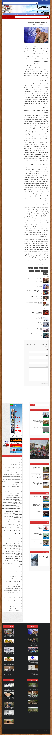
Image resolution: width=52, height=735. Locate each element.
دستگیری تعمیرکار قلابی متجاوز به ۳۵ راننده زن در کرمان (11, 551)
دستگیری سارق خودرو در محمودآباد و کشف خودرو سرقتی (11, 486)
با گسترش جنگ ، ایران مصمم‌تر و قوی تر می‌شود (12, 463)
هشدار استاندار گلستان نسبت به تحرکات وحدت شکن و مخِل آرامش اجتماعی (12, 468)
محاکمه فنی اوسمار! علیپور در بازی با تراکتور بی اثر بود (11, 537)
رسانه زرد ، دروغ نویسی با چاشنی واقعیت (37, 413)
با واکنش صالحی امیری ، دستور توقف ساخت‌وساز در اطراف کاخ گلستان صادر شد (12, 604)
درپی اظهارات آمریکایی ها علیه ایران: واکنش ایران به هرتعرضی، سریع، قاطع (13, 524)
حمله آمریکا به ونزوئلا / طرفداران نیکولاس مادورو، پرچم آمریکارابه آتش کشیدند (12, 516)
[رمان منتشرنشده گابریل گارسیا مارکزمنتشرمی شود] (9, 712)
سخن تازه (46, 425)
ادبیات (46, 487)
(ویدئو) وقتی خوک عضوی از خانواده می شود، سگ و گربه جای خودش (36, 542)
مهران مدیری (31, 271)
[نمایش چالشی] (46, 324)
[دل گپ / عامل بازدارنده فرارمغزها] (46, 535)
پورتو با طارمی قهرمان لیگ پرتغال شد (33, 653)
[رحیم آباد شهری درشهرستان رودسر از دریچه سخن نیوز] (33, 693)
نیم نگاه (46, 501)
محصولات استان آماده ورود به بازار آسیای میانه (13, 543)
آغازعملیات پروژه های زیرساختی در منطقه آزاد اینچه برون (11, 596)
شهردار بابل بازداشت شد (16, 568)
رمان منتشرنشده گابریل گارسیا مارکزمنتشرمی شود (9, 716)
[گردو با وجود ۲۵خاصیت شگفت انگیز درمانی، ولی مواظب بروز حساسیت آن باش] (9, 659)
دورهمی (40, 268)
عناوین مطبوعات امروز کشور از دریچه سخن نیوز (12, 493)
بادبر (3, 731)
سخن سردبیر (46, 417)
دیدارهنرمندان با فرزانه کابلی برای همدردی (35, 328)
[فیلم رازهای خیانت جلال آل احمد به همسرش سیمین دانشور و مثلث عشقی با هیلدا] (46, 484)
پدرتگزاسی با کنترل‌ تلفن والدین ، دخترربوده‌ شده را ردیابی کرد (12, 530)
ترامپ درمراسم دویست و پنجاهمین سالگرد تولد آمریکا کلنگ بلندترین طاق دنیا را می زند (12, 546)
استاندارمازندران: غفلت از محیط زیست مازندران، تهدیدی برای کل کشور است (12, 481)
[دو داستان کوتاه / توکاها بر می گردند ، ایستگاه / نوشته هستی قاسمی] (9, 694)
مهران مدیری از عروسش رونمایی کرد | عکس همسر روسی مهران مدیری (34, 279)
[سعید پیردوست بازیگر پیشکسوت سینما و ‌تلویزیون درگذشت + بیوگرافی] (46, 312)
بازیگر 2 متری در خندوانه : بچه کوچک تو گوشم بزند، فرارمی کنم (34, 291)
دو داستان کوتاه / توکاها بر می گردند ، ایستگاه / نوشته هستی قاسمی (9, 699)
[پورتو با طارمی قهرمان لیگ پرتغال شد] (33, 649)
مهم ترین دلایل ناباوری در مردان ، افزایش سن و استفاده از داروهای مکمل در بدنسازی (9, 673)
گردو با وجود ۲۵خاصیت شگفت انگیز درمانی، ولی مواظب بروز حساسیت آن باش (9, 663)
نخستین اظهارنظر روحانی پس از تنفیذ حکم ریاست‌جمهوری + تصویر (34, 644)
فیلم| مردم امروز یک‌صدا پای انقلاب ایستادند (13, 488)
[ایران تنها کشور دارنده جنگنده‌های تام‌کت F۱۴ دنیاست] (9, 649)
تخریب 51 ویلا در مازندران (16, 594)
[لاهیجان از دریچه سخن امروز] (33, 702)
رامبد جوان (45, 273)
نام (47, 349)
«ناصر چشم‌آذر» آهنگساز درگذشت (36, 297)
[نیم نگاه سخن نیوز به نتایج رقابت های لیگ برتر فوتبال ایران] (46, 498)
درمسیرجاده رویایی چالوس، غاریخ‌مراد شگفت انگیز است (37, 504)
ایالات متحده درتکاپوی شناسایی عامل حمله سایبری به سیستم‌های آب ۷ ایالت (13, 460)
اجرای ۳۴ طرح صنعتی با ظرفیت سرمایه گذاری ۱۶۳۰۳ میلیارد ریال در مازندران (12, 505)
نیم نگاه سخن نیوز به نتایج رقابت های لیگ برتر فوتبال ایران (36, 497)
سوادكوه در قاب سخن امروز (33, 712)
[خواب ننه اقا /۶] (46, 513)
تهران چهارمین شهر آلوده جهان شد (37, 428)
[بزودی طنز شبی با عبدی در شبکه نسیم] (46, 286)
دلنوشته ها (45, 538)
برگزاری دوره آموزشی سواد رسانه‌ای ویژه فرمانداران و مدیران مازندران (12, 598)
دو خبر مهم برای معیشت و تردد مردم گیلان (13, 470)
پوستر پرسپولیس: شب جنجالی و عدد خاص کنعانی (12, 556)
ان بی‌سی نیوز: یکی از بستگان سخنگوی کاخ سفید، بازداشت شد (12, 579)
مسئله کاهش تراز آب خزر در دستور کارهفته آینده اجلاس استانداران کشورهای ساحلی (12, 601)
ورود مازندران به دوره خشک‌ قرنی (15, 566)
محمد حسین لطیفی (44, 271)
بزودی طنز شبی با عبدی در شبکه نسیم (35, 285)
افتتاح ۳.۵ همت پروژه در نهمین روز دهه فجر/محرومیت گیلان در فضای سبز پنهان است (12, 502)
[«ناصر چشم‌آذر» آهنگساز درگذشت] (46, 298)
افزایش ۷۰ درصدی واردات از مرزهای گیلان (13, 458)
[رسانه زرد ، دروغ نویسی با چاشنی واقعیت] (46, 414)
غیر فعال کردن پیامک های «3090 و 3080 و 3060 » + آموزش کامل (34, 302)
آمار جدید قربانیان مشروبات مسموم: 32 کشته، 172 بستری (33, 662)
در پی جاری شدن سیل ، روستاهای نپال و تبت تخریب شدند (35, 14)
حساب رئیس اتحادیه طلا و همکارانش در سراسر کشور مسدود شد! (13, 539)
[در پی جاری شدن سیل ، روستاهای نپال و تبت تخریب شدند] (34, 565)
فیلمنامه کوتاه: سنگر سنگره (9, 724)
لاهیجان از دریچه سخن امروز (33, 705)
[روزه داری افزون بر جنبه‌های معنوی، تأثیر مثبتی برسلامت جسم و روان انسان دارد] (46, 422)
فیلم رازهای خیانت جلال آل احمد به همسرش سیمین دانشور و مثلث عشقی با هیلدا (37, 483)
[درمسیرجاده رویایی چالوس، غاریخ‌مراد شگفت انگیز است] (46, 506)
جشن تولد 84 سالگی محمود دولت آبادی (9, 707)
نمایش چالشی (40, 322)
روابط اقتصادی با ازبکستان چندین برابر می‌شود (13, 542)
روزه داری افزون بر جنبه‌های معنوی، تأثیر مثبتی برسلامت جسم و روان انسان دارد (37, 421)
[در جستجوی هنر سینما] (46, 319)
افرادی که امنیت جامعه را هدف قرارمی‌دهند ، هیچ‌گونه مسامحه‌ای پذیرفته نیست (12, 521)
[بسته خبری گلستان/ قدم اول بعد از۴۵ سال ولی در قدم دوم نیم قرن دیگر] (46, 527)
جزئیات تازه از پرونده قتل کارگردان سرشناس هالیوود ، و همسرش (12, 549)
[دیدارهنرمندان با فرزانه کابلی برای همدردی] (46, 330)
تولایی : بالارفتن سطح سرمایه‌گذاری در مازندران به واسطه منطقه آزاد (12, 572)
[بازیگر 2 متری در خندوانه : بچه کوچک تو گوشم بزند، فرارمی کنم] (46, 292)
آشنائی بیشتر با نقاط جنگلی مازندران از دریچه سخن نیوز (37, 467)
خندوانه (35, 268)
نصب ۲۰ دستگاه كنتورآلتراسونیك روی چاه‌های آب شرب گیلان (12, 563)
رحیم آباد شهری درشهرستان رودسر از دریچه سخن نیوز (33, 696)
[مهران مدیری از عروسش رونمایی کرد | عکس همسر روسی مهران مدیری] (46, 280)
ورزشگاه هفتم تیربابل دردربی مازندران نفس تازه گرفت (11, 474)
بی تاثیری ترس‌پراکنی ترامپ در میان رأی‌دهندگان (12, 492)
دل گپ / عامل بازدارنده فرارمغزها (38, 533)
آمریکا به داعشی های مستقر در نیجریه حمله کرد (12, 533)
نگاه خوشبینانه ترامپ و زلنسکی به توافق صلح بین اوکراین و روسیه (12, 527)
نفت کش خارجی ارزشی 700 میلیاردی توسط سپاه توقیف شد (11, 535)
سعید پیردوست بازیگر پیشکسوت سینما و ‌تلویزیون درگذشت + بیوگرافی (35, 311)
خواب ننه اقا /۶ (39, 511)
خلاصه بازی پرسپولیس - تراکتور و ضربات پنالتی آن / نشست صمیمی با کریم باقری (12, 554)
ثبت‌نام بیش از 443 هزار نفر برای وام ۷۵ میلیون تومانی (11, 479)
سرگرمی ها (45, 545)
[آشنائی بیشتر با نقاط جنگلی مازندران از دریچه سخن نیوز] (46, 469)
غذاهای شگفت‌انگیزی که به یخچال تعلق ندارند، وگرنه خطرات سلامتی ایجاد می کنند (36, 476)
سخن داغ (46, 432)
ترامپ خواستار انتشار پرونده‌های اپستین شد (13, 592)
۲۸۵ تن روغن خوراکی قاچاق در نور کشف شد (13, 484)
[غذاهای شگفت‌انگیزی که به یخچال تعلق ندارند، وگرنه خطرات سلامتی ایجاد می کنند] (46, 476)
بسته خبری (45, 530)
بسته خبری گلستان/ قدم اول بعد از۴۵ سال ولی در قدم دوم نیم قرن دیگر (36, 527)
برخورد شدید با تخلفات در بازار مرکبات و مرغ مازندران (11, 575)
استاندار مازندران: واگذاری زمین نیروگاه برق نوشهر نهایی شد (12, 465)
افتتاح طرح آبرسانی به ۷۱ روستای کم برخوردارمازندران (11, 590)
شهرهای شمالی (46, 472)
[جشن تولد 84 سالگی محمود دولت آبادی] (9, 704)
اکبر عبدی (45, 268)
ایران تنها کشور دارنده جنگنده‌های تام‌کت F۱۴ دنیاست (10, 653)
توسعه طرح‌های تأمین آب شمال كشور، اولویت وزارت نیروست (13, 560)
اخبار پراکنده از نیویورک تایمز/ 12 (15, 607)
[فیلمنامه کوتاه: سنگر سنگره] (9, 721)
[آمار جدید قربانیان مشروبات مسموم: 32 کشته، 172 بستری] (33, 658)
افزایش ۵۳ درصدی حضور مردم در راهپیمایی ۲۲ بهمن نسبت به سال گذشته (12, 499)
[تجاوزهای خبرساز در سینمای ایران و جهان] (46, 335)
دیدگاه (47, 366)
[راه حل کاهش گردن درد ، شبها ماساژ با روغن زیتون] (9, 641)
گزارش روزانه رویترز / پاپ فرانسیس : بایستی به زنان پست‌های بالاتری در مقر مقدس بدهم (33, 672)
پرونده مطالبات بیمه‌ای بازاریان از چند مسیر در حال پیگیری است (12, 477)
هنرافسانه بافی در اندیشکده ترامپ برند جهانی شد (12, 472)
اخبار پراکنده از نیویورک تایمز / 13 (15, 577)
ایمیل (47, 355)
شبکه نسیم (37, 271)
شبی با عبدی (30, 268)
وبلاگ (47, 361)
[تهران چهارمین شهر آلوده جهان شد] (46, 429)
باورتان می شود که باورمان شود (15, 490)
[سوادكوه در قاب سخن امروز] (33, 709)
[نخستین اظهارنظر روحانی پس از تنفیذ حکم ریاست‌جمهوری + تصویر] (33, 640)
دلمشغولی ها (46, 509)
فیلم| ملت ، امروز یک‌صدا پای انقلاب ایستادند (13, 497)
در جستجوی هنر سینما (38, 317)
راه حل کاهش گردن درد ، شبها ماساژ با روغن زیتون (9, 644)
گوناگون (46, 479)
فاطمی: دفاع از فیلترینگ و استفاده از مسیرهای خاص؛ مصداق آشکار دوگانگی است (13, 582)
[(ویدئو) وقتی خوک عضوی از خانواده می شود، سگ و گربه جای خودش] (46, 542)
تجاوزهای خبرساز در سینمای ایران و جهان (35, 334)
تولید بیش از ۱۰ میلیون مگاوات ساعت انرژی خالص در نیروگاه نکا (12, 508)
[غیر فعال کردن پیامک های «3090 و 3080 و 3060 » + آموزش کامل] (46, 304)
